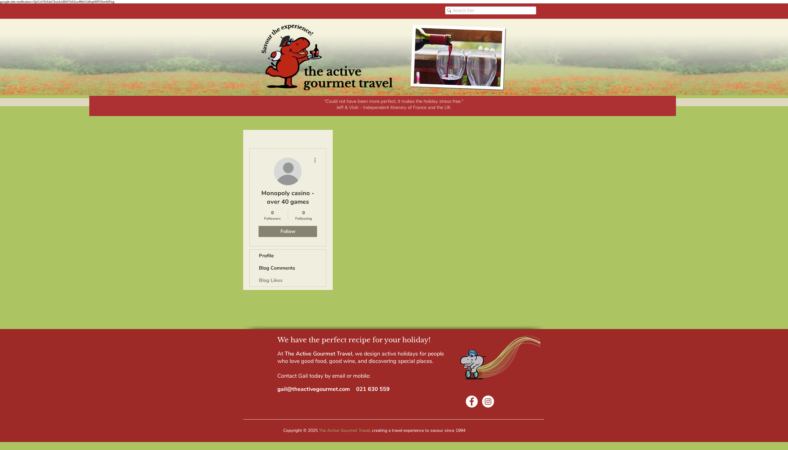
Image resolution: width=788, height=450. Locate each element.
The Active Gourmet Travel (344, 430)
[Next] (670, 106)
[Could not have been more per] (352, 107)
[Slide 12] (420, 107)
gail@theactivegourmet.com (313, 389)
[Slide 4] (366, 107)
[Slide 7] (387, 107)
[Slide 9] (393, 107)
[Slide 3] (359, 107)
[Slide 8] (400, 107)
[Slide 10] (407, 107)
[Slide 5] (373, 107)
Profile (266, 255)
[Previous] (94, 106)
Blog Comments (277, 268)
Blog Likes (271, 280)
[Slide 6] (380, 107)
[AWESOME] (345, 107)
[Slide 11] (414, 107)
